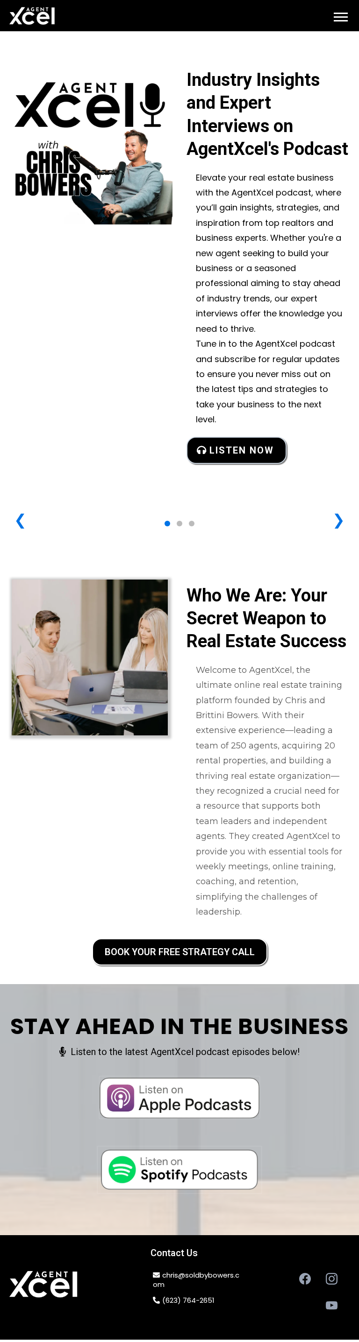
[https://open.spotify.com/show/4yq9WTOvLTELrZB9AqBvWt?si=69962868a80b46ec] (179, 1169)
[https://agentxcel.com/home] (32, 18)
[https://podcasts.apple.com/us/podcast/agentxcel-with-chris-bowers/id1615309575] (179, 1097)
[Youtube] (331, 1305)
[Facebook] (305, 1278)
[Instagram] (331, 1278)
